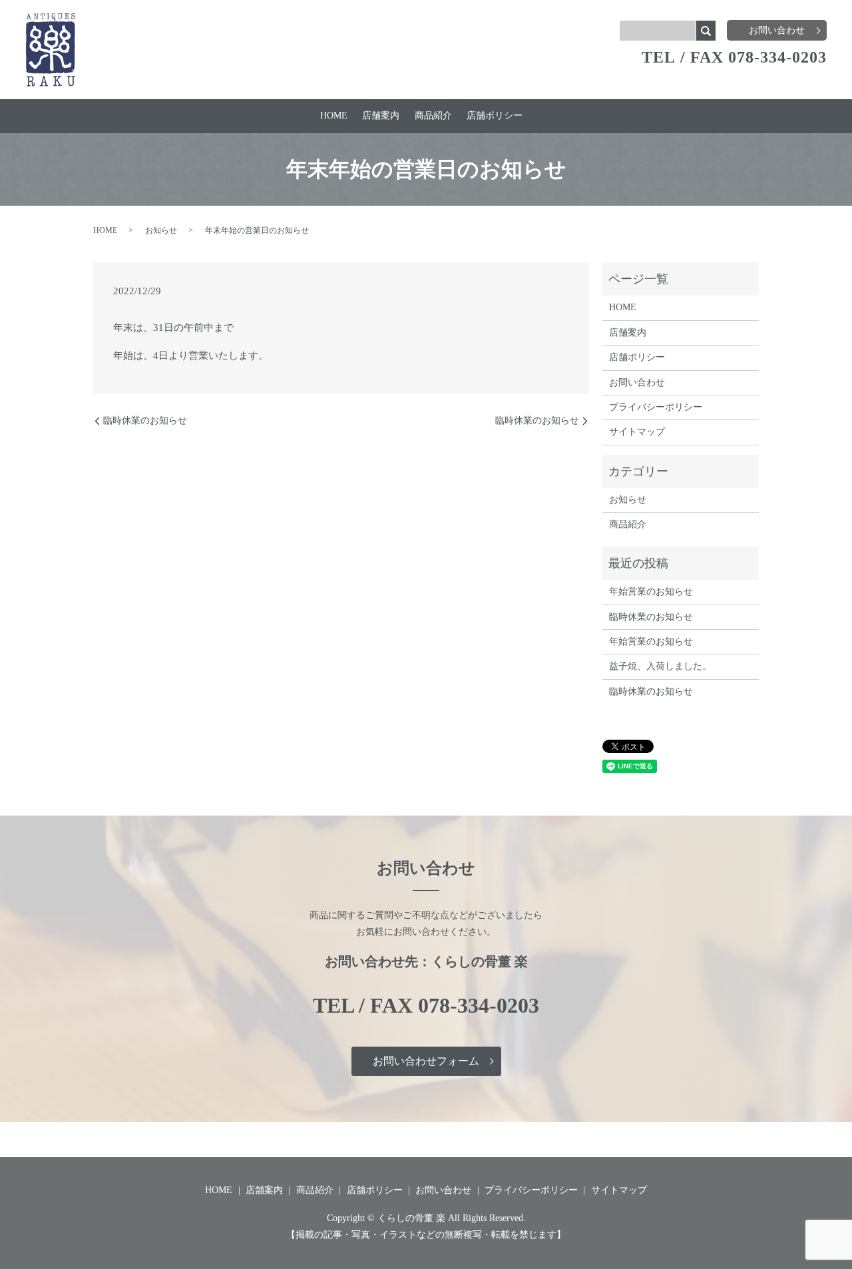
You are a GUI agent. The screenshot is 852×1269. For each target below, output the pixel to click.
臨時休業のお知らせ (145, 420)
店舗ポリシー (495, 116)
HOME (333, 116)
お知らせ (161, 230)
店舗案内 (380, 116)
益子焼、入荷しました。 (660, 666)
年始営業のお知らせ (651, 592)
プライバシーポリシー (655, 407)
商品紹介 (433, 116)
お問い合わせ (777, 30)
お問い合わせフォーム (426, 1061)
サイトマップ (637, 432)
